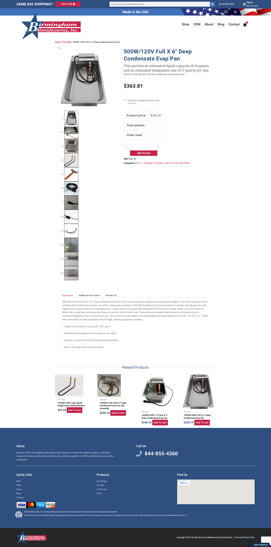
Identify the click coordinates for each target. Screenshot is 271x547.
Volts (166, 163)
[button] (59, 48)
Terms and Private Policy (245, 537)
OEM (197, 24)
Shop (185, 24)
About (209, 24)
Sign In (249, 2)
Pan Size (67, 42)
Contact (234, 24)
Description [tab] (67, 295)
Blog (221, 24)
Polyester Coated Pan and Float (143, 101)
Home (58, 42)
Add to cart (143, 153)
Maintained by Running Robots (220, 537)
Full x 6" (139, 163)
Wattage (148, 163)
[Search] (212, 4)
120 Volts (158, 163)
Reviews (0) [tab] (111, 295)
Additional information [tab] (89, 295)
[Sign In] (244, 4)
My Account (252, 6)
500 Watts (185, 163)
